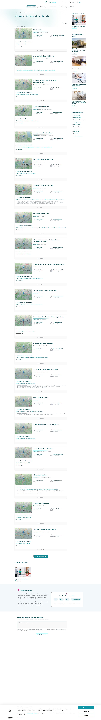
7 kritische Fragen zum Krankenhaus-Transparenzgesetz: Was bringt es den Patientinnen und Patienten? (79, 50)
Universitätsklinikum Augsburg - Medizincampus (48, 264)
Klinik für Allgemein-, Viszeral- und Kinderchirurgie (27, 94)
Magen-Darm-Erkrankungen (22, 579)
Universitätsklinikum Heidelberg (43, 56)
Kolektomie (75, 129)
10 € (61, 599)
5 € (55, 599)
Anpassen (85, 711)
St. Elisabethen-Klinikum (41, 107)
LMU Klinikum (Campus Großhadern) (45, 290)
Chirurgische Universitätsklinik (23, 462)
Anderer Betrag (76, 599)
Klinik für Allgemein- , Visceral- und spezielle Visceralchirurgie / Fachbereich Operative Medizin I (37, 489)
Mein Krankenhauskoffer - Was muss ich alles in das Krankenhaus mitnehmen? (79, 102)
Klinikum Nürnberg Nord (41, 213)
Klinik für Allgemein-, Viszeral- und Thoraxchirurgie (27, 120)
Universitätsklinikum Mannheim (43, 449)
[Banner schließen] (96, 706)
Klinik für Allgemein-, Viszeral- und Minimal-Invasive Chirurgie (30, 411)
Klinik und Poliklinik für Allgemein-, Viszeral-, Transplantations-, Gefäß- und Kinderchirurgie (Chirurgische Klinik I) (40, 199)
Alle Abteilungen (19, 46)
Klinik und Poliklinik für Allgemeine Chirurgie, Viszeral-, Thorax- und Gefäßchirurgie (34, 147)
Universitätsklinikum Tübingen (43, 343)
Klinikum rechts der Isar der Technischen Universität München (46, 240)
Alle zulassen (86, 707)
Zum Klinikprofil (40, 50)
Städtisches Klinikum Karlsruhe (43, 159)
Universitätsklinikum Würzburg (43, 185)
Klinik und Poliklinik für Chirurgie (24, 254)
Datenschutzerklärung (36, 630)
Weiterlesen (17, 580)
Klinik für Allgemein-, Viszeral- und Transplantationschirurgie (29, 278)
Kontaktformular (21, 630)
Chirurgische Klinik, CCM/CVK (23, 543)
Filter (65, 6)
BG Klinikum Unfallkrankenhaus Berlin (45, 369)
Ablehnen (86, 715)
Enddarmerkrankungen (78, 136)
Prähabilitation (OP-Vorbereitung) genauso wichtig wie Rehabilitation (79, 85)
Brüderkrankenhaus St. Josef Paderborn (46, 424)
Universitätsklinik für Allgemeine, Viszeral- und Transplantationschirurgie (32, 357)
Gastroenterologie (77, 117)
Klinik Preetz (37, 30)
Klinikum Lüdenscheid (40, 475)
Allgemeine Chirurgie (21, 44)
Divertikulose (76, 133)
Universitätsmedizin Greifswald (43, 133)
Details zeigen (20, 717)
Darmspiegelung (76, 124)
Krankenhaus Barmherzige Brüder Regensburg (48, 317)
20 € (67, 599)
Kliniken (21, 12)
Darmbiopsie (76, 131)
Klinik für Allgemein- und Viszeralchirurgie (26, 331)
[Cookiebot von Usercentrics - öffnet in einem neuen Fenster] (10, 718)
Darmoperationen (77, 122)
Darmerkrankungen (77, 126)
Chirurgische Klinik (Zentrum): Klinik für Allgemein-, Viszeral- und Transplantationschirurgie (36, 70)
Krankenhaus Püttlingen (41, 503)
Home (17, 12)
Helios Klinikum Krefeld (40, 397)
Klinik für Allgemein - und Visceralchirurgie (26, 173)
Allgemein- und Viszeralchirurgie (24, 517)
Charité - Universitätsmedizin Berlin (44, 529)
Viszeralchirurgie (76, 115)
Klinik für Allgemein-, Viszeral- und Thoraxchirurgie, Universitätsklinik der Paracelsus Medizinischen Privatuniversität (41, 227)
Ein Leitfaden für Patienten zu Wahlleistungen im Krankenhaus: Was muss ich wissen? (79, 67)
